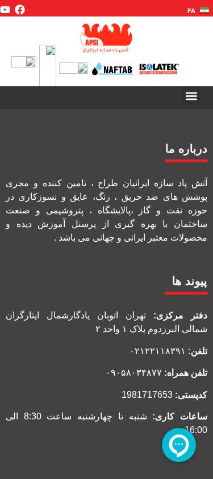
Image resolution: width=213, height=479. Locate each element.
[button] (191, 95)
